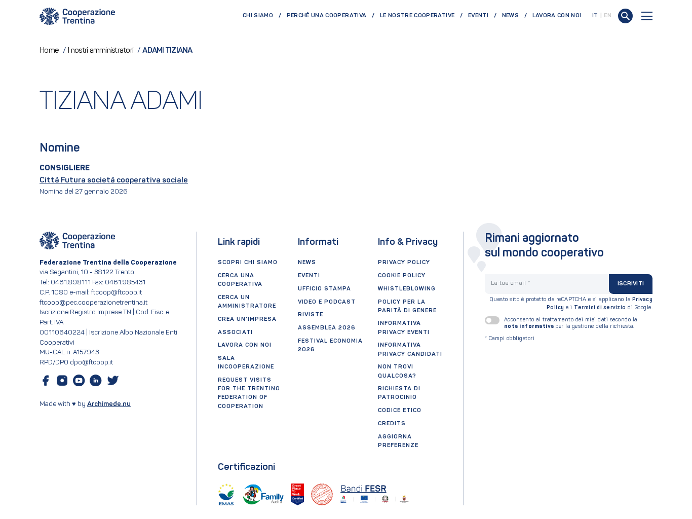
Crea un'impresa (247, 319)
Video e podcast (327, 302)
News (510, 16)
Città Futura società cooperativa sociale (114, 180)
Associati (235, 332)
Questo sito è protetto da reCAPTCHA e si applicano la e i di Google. (571, 304)
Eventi (478, 16)
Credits (392, 424)
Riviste (310, 315)
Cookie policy (402, 276)
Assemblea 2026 (327, 328)
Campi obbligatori (510, 339)
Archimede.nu (109, 404)
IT (595, 16)
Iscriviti (631, 284)
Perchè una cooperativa (327, 16)
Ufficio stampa (324, 289)
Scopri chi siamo (248, 263)
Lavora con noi (557, 16)
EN (607, 16)
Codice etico (399, 410)
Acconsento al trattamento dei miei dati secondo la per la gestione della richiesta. (570, 323)
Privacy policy (404, 263)
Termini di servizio (600, 308)
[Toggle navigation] (646, 16)
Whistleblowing (407, 289)
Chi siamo (258, 16)
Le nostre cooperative (417, 16)
